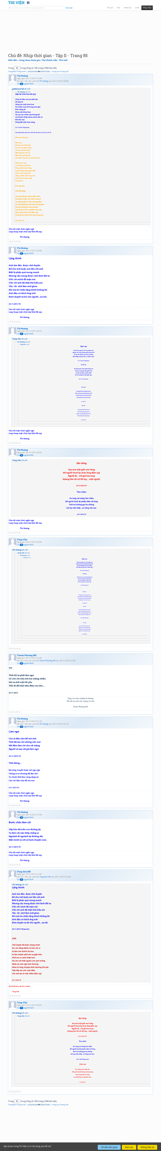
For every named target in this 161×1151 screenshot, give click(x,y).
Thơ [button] (118, 8)
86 (42, 71)
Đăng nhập (147, 8)
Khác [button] (137, 8)
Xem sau (129, 1147)
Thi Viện (16, 2)
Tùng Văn (22, 539)
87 (45, 71)
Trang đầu (12, 71)
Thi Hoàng (22, 75)
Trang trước (21, 71)
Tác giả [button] (110, 8)
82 (29, 71)
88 (48, 71)
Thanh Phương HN (26, 655)
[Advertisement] (80, 29)
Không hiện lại (147, 1147)
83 (32, 71)
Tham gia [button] (127, 8)
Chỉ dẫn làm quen (109, 1147)
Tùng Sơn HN (24, 871)
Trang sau (55, 71)
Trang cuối (64, 71)
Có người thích (25, 83)
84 (36, 71)
